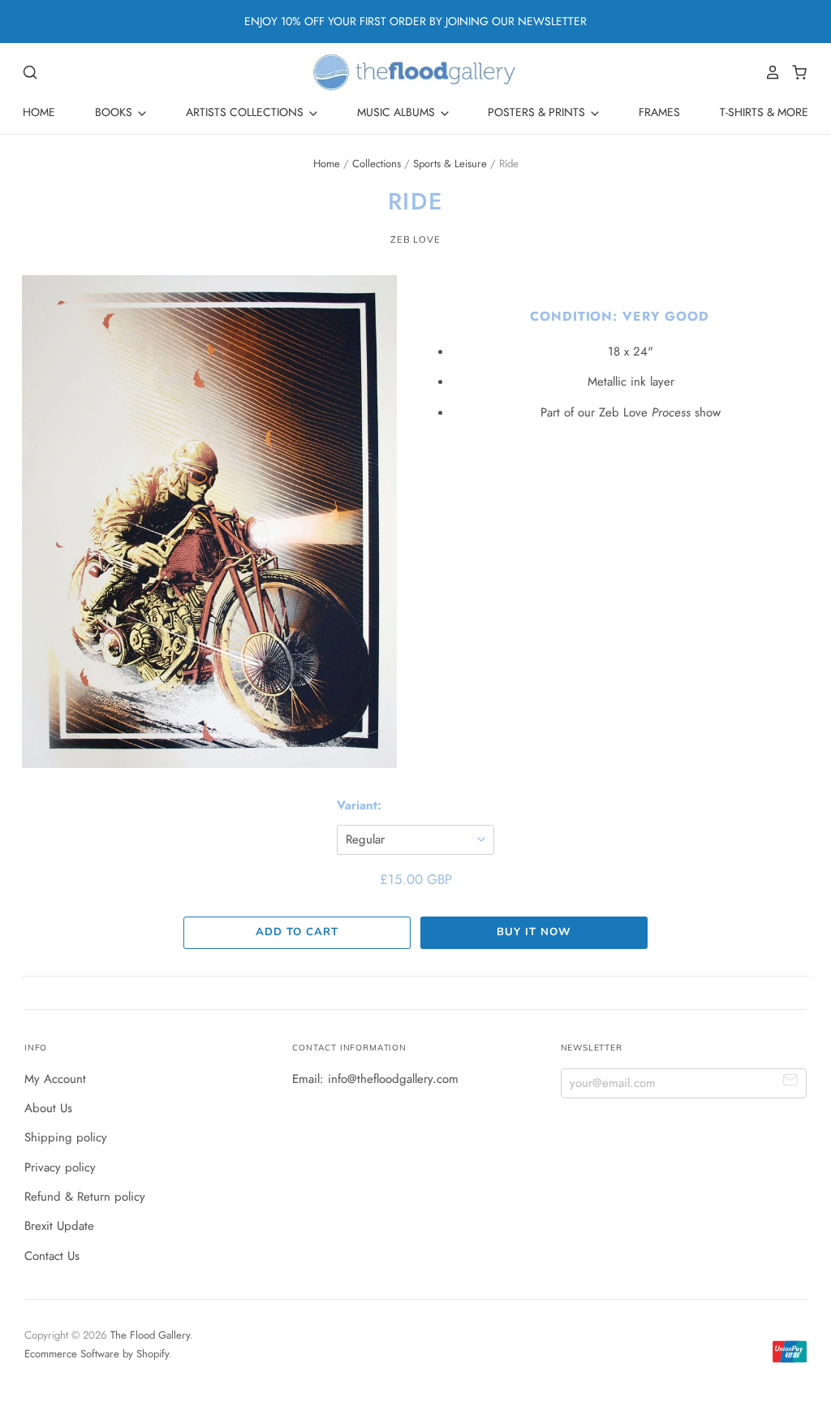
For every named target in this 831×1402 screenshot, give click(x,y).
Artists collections (246, 112)
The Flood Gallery (150, 1335)
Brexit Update (59, 1226)
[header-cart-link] (795, 72)
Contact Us (52, 1256)
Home (39, 112)
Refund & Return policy (84, 1197)
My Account (55, 1079)
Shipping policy (65, 1137)
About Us (48, 1108)
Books (115, 112)
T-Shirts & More (764, 112)
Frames (659, 112)
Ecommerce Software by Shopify (96, 1353)
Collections (376, 163)
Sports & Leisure (450, 163)
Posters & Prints (538, 112)
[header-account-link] (768, 72)
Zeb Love (415, 239)
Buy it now (534, 932)
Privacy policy (60, 1167)
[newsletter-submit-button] (790, 1082)
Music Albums (397, 112)
